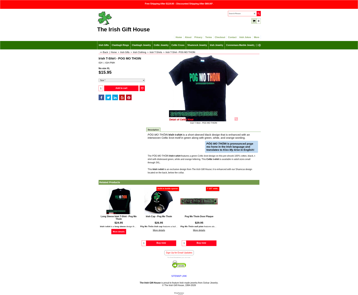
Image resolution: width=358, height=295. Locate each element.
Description (153, 130)
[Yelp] (122, 97)
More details (119, 231)
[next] (259, 45)
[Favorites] (142, 88)
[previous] (256, 45)
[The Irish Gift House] (121, 18)
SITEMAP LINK (179, 276)
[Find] (259, 13)
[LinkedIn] (115, 97)
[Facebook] (101, 97)
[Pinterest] (129, 97)
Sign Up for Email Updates (179, 252)
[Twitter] (108, 97)
